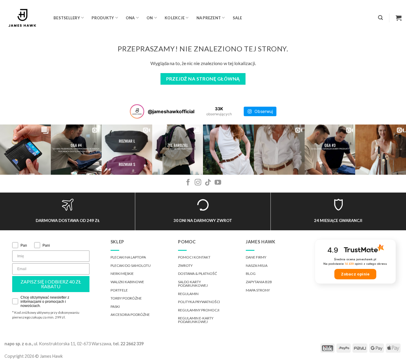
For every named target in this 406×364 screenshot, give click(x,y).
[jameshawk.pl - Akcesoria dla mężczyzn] (24, 18)
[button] (380, 17)
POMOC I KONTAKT (194, 257)
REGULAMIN (188, 293)
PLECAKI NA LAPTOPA (128, 257)
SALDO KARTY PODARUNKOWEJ (193, 284)
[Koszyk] (399, 17)
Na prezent (208, 17)
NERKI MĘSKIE (122, 273)
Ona (130, 17)
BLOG (251, 273)
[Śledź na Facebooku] (188, 183)
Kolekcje (175, 17)
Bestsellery (66, 17)
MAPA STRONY (258, 290)
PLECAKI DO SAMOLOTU (131, 265)
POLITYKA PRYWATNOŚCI (199, 302)
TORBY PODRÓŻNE (126, 298)
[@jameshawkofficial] (137, 111)
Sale (237, 17)
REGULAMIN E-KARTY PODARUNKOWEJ (195, 320)
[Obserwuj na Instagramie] (198, 183)
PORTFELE (119, 290)
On (150, 17)
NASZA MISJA (256, 265)
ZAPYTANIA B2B (259, 282)
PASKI (115, 306)
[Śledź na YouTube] (218, 183)
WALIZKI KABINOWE (127, 282)
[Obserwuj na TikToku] (208, 183)
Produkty (103, 17)
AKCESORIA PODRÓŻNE (130, 314)
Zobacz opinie (355, 274)
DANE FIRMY (256, 257)
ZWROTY (185, 265)
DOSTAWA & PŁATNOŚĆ (197, 273)
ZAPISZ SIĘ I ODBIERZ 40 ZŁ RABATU (51, 284)
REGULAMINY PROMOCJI (198, 310)
